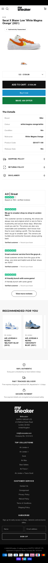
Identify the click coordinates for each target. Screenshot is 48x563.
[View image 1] (24, 63)
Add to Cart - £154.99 (24, 84)
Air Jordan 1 (24, 451)
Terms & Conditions (24, 503)
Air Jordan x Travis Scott (24, 473)
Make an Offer (24, 100)
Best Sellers (24, 464)
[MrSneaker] (24, 9)
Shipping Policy (24, 507)
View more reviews (24, 294)
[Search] (8, 9)
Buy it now (24, 93)
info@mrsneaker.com (24, 433)
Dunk (24, 456)
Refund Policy (24, 499)
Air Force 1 (24, 469)
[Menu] (3, 9)
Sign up (24, 536)
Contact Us (24, 486)
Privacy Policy (24, 494)
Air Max (24, 460)
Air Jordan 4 (24, 447)
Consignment (24, 490)
